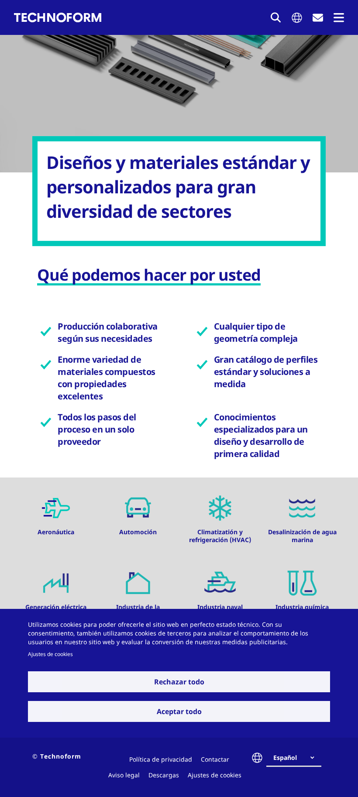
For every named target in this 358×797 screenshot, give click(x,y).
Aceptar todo (179, 711)
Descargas (163, 775)
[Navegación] (339, 17)
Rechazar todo (179, 682)
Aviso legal (124, 775)
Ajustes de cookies (50, 653)
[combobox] (297, 758)
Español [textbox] (285, 757)
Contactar (215, 759)
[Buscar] (276, 17)
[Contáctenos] (318, 17)
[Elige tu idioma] (297, 17)
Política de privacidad (160, 759)
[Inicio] (57, 17)
